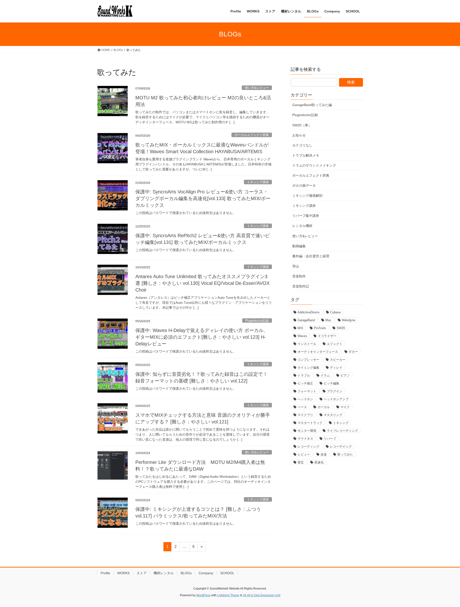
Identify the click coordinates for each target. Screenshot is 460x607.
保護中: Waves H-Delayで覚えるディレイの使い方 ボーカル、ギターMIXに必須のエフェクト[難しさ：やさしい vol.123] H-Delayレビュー (201, 337)
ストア (142, 573)
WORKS (123, 573)
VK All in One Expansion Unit (261, 595)
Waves (302, 336)
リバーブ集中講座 (305, 216)
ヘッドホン (305, 399)
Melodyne (348, 320)
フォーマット (307, 391)
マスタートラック (310, 423)
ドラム (325, 375)
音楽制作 (299, 276)
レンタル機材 (302, 226)
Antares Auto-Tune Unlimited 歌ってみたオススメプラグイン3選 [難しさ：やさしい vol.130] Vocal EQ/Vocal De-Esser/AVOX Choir (202, 283)
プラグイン (334, 391)
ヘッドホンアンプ (336, 399)
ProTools (320, 328)
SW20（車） (301, 125)
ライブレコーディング (342, 431)
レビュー (304, 454)
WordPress (203, 595)
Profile (105, 573)
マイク (345, 407)
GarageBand (306, 320)
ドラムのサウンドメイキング (314, 165)
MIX (300, 328)
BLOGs (186, 573)
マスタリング (333, 415)
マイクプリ (305, 415)
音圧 (301, 462)
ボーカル (323, 407)
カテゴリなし (302, 145)
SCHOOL (227, 573)
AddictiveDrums (309, 312)
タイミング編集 (308, 367)
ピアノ (345, 375)
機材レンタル (164, 573)
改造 (324, 454)
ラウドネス (305, 438)
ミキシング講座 (258, 182)
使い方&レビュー (257, 88)
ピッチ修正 (305, 383)
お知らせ (299, 135)
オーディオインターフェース (318, 352)
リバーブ (330, 438)
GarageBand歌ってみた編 (312, 105)
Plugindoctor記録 (257, 320)
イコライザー (327, 336)
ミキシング (341, 423)
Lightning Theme (228, 595)
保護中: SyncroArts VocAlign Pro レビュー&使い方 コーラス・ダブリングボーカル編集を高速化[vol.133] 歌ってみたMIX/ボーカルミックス (202, 198)
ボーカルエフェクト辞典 (252, 135)
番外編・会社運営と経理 (310, 256)
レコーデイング (341, 446)
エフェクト (334, 344)
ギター (353, 352)
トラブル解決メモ (305, 155)
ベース (302, 407)
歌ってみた (345, 454)
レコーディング (308, 446)
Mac (328, 320)
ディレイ (336, 367)
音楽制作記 (300, 286)
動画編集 (299, 246)
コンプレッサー (308, 359)
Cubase (335, 312)
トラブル (304, 375)
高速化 (319, 462)
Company (206, 573)
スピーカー (337, 359)
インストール (307, 344)
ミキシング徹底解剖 (307, 195)
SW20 (341, 328)
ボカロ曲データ (304, 185)
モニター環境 (307, 431)
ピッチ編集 (331, 383)
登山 (295, 266)
